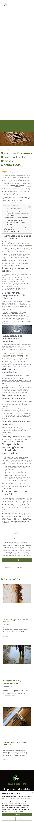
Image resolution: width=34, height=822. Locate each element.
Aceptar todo (17, 814)
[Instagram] (18, 560)
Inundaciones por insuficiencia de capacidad (17, 218)
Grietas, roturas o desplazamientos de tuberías (18, 214)
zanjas (9, 285)
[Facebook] (16, 560)
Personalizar (8, 819)
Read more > (6, 636)
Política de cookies (20, 811)
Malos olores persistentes (15, 220)
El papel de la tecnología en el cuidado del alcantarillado (16, 228)
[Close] (32, 792)
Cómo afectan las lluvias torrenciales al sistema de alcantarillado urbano (12, 682)
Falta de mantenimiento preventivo (17, 226)
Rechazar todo (24, 819)
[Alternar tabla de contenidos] (29, 206)
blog (11, 149)
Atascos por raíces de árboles (16, 211)
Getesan (17, 186)
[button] (31, 66)
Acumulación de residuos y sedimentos (15, 209)
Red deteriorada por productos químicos (16, 223)
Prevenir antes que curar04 (13, 231)
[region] (17, 806)
